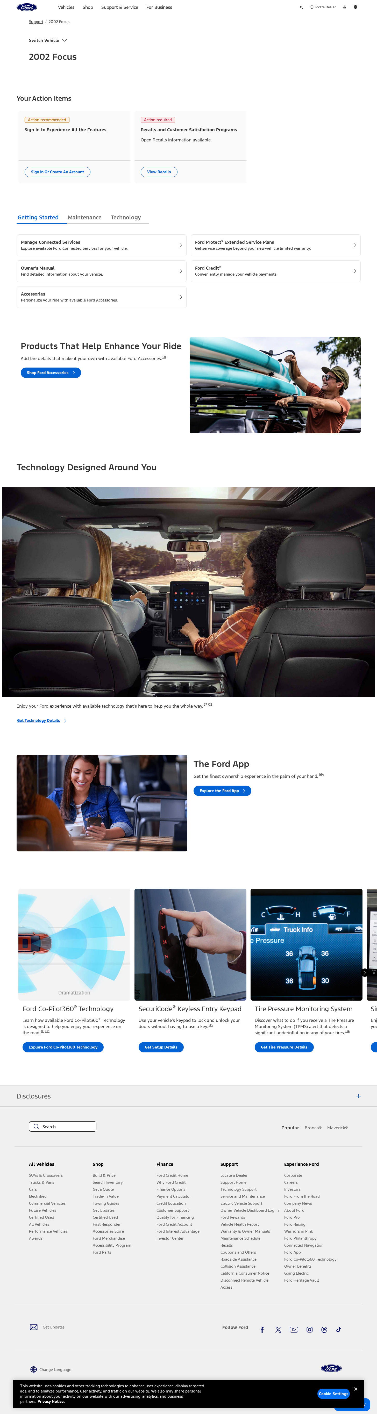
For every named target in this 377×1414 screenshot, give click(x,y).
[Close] (355, 1393)
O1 (164, 357)
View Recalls (159, 171)
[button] (122, 1166)
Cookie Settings (333, 1393)
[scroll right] (365, 972)
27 (205, 704)
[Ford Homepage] (331, 1368)
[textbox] (62, 1127)
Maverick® (337, 1128)
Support (36, 21)
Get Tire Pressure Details (284, 1047)
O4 (347, 1031)
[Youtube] (294, 1329)
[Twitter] (278, 1329)
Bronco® (313, 1128)
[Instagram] (310, 1329)
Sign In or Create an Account (57, 171)
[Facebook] (264, 1329)
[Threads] (324, 1329)
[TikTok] (339, 1329)
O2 (210, 704)
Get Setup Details (161, 1047)
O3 (47, 1031)
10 (42, 1031)
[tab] (42, 218)
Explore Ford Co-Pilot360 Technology (63, 1047)
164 (321, 775)
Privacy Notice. (51, 1401)
